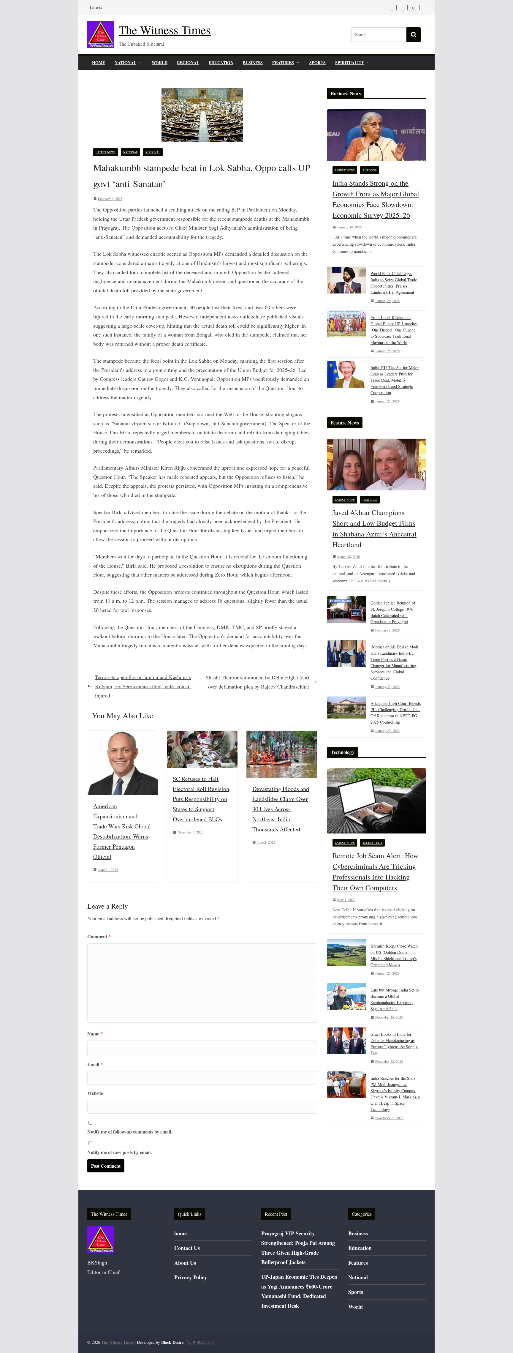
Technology (372, 843)
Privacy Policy (190, 1277)
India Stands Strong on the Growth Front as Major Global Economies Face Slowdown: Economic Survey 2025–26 (375, 199)
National (125, 62)
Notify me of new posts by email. (119, 1152)
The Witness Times (165, 29)
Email (95, 1064)
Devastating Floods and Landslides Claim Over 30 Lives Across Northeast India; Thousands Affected (280, 809)
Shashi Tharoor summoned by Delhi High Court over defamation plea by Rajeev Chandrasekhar (257, 682)
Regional (188, 62)
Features (283, 62)
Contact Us (187, 1248)
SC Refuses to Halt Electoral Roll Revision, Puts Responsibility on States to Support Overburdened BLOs (202, 799)
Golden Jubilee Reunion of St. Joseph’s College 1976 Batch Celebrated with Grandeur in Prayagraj (392, 612)
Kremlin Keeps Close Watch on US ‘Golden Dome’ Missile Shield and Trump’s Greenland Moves (394, 955)
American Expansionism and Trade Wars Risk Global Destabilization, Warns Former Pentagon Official (122, 831)
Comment (99, 936)
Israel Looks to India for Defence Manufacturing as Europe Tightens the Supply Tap (394, 1043)
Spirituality (349, 62)
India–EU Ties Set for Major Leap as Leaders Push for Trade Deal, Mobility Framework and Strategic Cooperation (394, 380)
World (159, 62)
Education (221, 62)
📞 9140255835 (200, 1342)
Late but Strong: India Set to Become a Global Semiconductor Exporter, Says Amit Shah (394, 999)
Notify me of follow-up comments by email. (129, 1131)
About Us (185, 1263)
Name (95, 1033)
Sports (317, 62)
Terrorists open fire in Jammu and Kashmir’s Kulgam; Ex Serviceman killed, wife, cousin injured (143, 686)
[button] (139, 63)
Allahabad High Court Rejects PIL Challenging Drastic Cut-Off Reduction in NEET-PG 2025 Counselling (395, 712)
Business (253, 62)
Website (95, 1093)
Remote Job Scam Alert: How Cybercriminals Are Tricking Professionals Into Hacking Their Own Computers (375, 871)
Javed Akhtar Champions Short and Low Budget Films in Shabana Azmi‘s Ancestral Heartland (374, 528)
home (98, 62)
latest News (105, 152)
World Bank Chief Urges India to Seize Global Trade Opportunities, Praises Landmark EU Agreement (393, 283)
